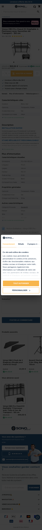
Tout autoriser (21, 283)
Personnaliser (19, 290)
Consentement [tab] (9, 244)
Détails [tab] (21, 244)
